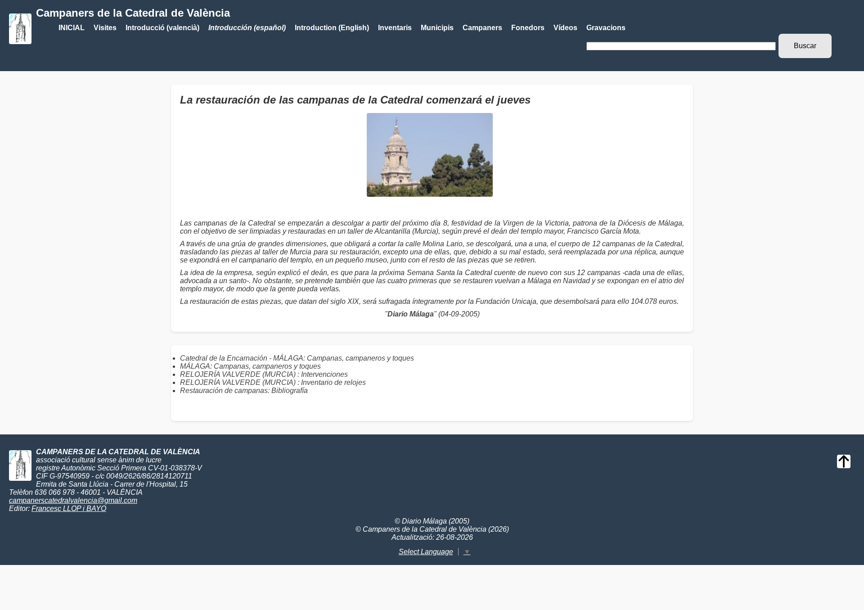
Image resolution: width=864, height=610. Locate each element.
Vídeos (565, 28)
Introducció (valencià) (162, 28)
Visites (105, 28)
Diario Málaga (410, 314)
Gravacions (606, 28)
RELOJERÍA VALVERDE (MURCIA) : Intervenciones (264, 374)
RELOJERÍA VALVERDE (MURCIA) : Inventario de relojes (273, 382)
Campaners (482, 28)
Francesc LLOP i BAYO (69, 508)
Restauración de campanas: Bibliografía (244, 390)
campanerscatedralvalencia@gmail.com (73, 500)
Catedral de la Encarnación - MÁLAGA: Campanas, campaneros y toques (297, 358)
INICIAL (71, 28)
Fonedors (527, 28)
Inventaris (395, 28)
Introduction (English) (332, 28)
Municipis (437, 28)
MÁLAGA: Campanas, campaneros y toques (250, 366)
